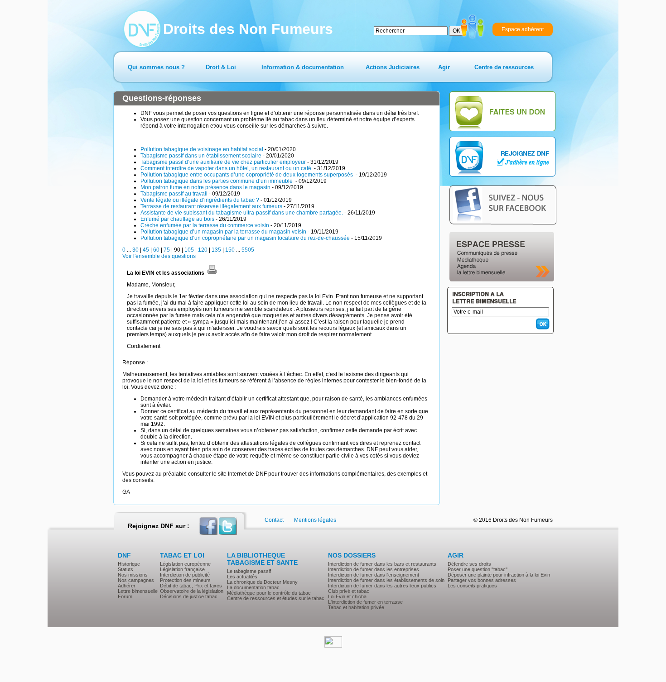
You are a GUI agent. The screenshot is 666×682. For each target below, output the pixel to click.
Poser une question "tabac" (477, 569)
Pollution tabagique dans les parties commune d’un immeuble (217, 181)
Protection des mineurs (185, 580)
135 (216, 250)
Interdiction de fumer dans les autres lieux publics (382, 585)
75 (167, 250)
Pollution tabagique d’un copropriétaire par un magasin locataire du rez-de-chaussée (245, 238)
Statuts (125, 569)
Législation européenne (185, 564)
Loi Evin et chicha (347, 596)
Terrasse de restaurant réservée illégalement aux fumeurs (211, 206)
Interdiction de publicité (185, 574)
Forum (125, 596)
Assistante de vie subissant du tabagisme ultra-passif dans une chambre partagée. (241, 213)
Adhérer (126, 585)
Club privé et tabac (348, 591)
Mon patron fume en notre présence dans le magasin (205, 187)
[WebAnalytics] (333, 646)
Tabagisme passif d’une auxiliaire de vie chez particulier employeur (223, 162)
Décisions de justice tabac (188, 596)
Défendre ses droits (469, 564)
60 (156, 250)
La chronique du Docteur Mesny (262, 582)
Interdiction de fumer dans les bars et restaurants (382, 564)
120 (203, 250)
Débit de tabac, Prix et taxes (191, 585)
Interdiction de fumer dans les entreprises (373, 569)
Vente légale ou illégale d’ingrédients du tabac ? (199, 200)
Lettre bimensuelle (138, 591)
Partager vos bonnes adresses (482, 580)
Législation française (182, 569)
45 (146, 250)
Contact (274, 520)
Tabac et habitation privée (356, 607)
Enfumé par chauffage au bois (177, 219)
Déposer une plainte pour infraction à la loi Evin (499, 574)
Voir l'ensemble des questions (159, 256)
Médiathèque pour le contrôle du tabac (269, 593)
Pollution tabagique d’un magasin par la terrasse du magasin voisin (223, 232)
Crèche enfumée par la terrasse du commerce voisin (204, 225)
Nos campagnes (136, 580)
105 (189, 250)
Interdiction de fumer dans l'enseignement (373, 574)
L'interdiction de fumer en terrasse (365, 602)
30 (135, 250)
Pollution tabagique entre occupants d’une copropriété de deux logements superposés (247, 175)
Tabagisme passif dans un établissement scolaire (200, 156)
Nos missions (133, 574)
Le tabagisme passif (249, 571)
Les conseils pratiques (472, 585)
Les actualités (242, 576)
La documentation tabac (253, 587)
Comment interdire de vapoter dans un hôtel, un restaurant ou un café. (226, 168)
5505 (247, 250)
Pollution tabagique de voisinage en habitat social (201, 149)
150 (230, 250)
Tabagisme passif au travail (174, 194)
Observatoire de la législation (191, 591)
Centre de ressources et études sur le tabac (275, 598)
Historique (129, 564)
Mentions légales (315, 520)
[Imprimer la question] (212, 273)
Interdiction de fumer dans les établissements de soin (386, 580)
